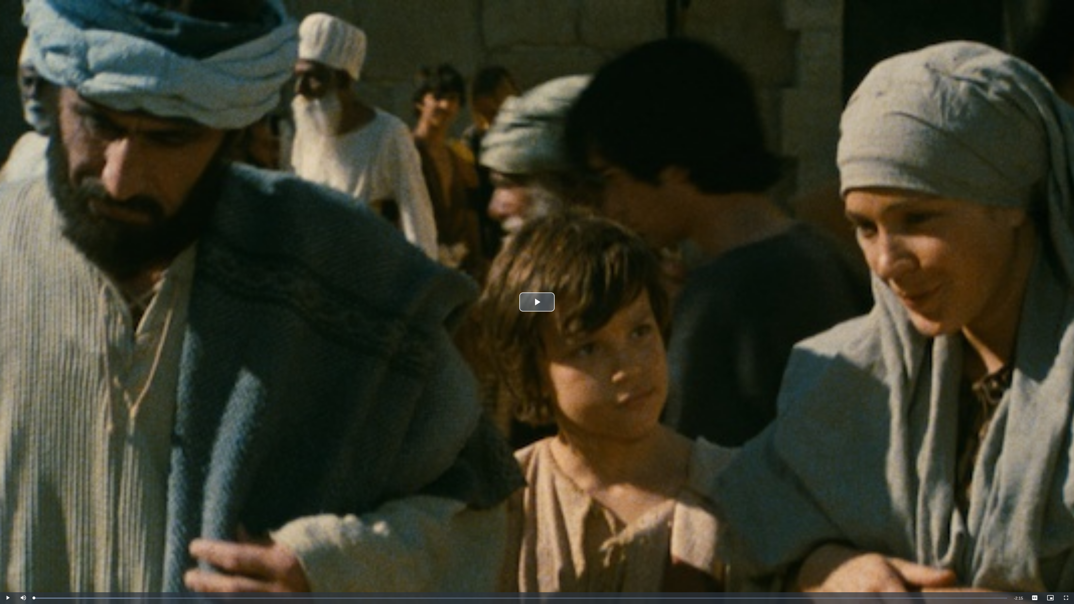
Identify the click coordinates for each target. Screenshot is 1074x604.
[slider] (520, 598)
